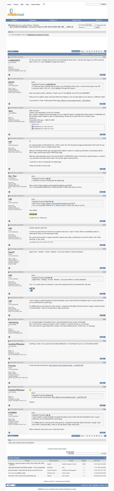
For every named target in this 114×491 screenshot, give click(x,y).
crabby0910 (14, 60)
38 (94, 51)
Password (81, 27)
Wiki (22, 4)
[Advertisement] (57, 43)
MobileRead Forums (15, 25)
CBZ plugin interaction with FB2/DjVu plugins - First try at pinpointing (26, 467)
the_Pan (12, 176)
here (50, 302)
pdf (26, 442)
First (82, 51)
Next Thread (62, 449)
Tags (9, 440)
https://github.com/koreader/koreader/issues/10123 (55, 185)
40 (99, 51)
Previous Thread (53, 449)
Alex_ (11, 111)
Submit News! (35, 4)
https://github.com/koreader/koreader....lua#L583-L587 (66, 365)
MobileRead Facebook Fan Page (38, 35)
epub (14, 442)
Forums (15, 4)
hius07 (11, 252)
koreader (18, 442)
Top (106, 485)
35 (87, 51)
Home (9, 4)
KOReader (36, 25)
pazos (11, 82)
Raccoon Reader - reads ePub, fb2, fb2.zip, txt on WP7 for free (25, 470)
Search (98, 20)
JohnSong (13, 322)
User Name (82, 25)
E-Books (52, 20)
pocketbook (31, 442)
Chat (27, 4)
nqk (10, 141)
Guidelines (33, 20)
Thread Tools (85, 54)
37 (92, 51)
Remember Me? (101, 25)
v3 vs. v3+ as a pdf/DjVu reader (16, 473)
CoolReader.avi (38, 128)
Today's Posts (76, 20)
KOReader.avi (37, 126)
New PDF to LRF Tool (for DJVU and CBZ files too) (22, 475)
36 (89, 51)
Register (14, 20)
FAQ (90, 485)
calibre (10, 442)
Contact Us (84, 485)
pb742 (23, 442)
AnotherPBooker (16, 344)
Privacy (102, 485)
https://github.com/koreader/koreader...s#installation (74, 100)
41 (101, 51)
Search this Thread (98, 54)
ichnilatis (12, 412)
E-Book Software (27, 25)
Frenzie (12, 366)
